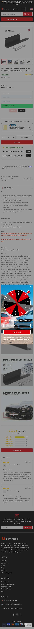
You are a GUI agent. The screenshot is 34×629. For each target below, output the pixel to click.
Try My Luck (17, 332)
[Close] (31, 287)
